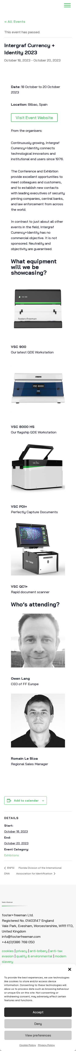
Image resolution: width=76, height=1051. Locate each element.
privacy (21, 951)
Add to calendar (26, 800)
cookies (8, 951)
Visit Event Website (34, 117)
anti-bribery (39, 951)
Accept (38, 1012)
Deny (38, 1024)
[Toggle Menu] (67, 5)
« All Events (14, 21)
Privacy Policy (46, 1045)
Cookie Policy (27, 1045)
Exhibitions (11, 855)
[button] (70, 969)
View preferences (38, 1035)
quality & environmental (34, 956)
